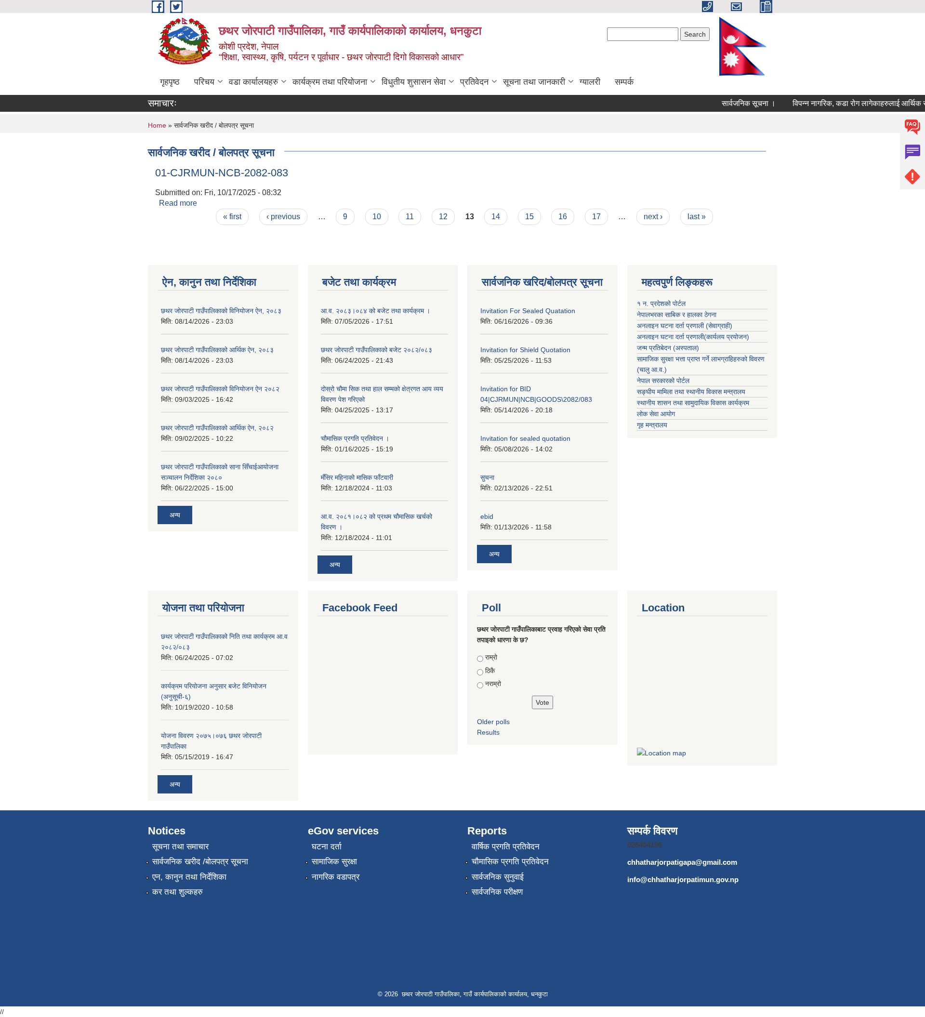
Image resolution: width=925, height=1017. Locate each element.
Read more (178, 203)
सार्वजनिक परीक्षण (497, 892)
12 (443, 216)
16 (562, 216)
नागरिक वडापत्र (335, 877)
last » (696, 216)
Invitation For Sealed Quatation (527, 311)
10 (376, 216)
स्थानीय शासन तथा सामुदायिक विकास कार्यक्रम (693, 403)
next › (653, 216)
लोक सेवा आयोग (656, 414)
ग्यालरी (590, 82)
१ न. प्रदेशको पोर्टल (661, 303)
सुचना (487, 477)
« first (232, 216)
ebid (486, 516)
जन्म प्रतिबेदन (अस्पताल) (668, 348)
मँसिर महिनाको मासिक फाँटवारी (357, 477)
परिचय (204, 82)
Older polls (493, 722)
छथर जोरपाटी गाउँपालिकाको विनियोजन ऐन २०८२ (220, 389)
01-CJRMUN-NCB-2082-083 (221, 173)
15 (529, 216)
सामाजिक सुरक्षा (334, 861)
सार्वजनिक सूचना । (739, 103)
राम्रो (491, 657)
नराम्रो (493, 683)
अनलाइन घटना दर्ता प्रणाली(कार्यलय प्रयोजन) (693, 337)
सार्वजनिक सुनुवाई (498, 877)
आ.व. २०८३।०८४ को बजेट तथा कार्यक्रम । (375, 311)
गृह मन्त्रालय (652, 425)
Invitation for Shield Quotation (525, 350)
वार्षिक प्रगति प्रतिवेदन (506, 846)
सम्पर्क (624, 82)
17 (596, 216)
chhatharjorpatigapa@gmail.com (682, 862)
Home (157, 125)
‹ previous (283, 216)
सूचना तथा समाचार (180, 846)
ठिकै (490, 670)
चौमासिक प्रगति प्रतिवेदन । (355, 438)
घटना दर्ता (327, 846)
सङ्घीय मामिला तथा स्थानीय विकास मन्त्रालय (691, 392)
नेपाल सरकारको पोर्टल (663, 380)
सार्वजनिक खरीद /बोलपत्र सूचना (200, 861)
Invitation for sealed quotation (525, 438)
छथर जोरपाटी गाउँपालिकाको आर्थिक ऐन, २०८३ (217, 350)
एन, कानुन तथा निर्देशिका (189, 877)
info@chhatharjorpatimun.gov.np (683, 879)
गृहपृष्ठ (170, 82)
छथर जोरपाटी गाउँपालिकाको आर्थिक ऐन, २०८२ (217, 428)
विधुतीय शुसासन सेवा (414, 82)
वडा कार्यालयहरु (253, 82)
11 (410, 216)
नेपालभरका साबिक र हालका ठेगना (676, 314)
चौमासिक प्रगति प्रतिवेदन (510, 861)
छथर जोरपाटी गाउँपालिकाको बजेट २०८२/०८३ (376, 350)
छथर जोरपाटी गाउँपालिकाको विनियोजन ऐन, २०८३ (221, 311)
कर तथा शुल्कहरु (177, 892)
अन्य (175, 515)
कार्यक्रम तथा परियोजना (329, 82)
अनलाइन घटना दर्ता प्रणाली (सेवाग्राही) (684, 326)
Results (488, 732)
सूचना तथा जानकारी (534, 82)
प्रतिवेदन (474, 82)
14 (495, 216)
